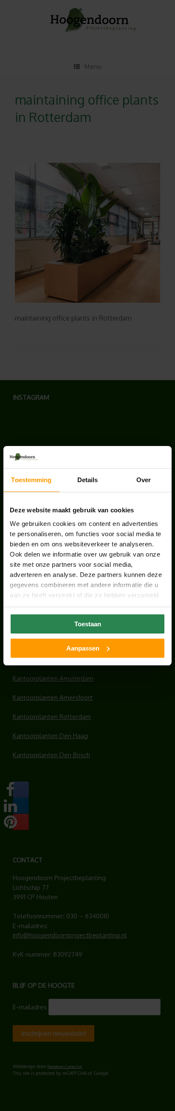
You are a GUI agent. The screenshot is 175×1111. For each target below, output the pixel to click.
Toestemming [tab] (31, 479)
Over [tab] (143, 479)
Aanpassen (82, 648)
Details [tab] (87, 479)
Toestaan (87, 624)
